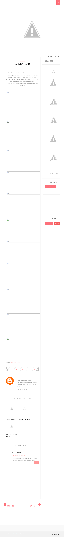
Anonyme (20, 378)
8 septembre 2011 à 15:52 (18, 455)
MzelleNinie (16, 452)
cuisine (22, 60)
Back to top (55, 534)
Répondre (36, 462)
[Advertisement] (54, 204)
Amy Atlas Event (15, 362)
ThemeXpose (16, 533)
